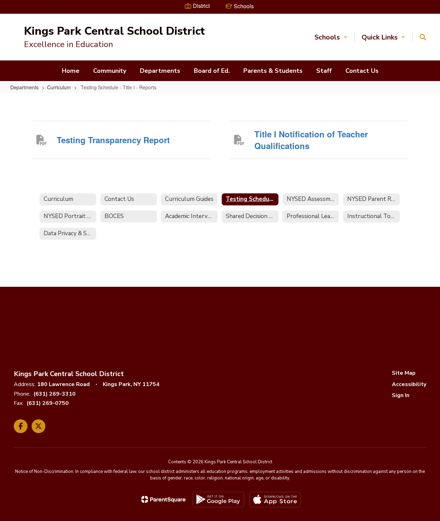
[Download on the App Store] (275, 499)
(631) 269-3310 (54, 394)
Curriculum (59, 87)
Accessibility (409, 384)
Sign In (400, 395)
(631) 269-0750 (47, 403)
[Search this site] (422, 37)
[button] (331, 37)
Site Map (404, 373)
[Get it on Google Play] (218, 499)
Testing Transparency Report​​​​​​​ (113, 140)
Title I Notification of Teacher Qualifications (311, 139)
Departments (24, 87)
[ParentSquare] (163, 499)
